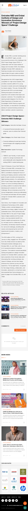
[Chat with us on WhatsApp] (25, 508)
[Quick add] (25, 503)
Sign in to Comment (20, 330)
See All (3, 357)
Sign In (25, 5)
